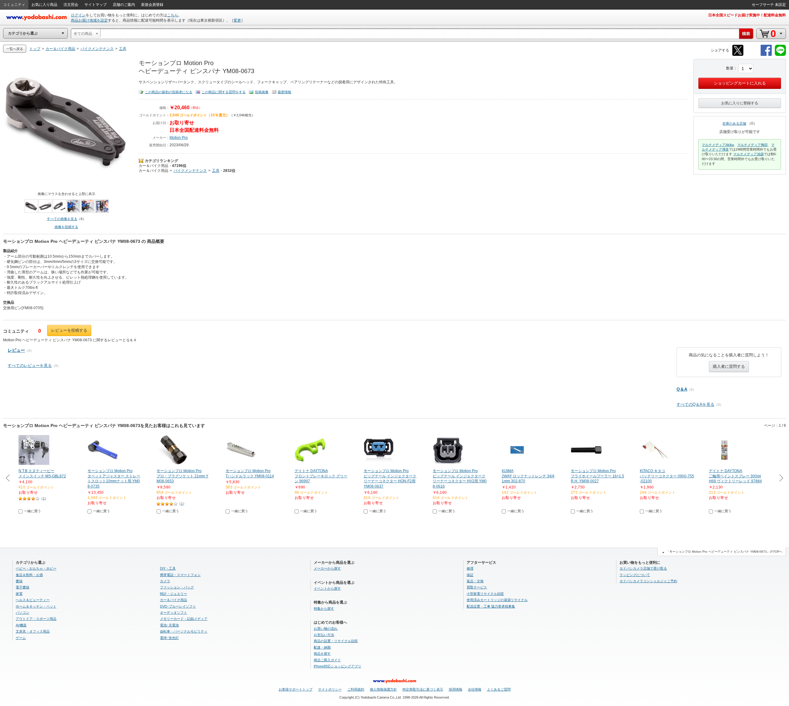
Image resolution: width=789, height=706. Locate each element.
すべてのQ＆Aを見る (695, 404)
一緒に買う (32, 511)
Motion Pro (179, 137)
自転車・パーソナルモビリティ (183, 631)
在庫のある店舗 (734, 123)
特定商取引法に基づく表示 (423, 689)
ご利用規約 (355, 689)
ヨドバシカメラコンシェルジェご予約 (648, 581)
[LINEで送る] (780, 54)
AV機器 (21, 625)
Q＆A (682, 389)
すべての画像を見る (62, 219)
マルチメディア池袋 (748, 154)
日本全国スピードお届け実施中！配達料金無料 (747, 15)
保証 (470, 575)
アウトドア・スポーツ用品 (36, 619)
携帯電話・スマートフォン (180, 575)
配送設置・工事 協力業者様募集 (491, 606)
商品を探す (322, 653)
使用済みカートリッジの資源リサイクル (497, 600)
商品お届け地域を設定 (89, 20)
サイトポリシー (330, 689)
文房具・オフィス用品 (33, 631)
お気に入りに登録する (739, 103)
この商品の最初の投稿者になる (168, 92)
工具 (215, 170)
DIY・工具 (168, 568)
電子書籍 (22, 587)
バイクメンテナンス (190, 170)
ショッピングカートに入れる (740, 83)
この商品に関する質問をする (224, 92)
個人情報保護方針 (383, 689)
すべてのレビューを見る (30, 365)
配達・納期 (322, 647)
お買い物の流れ (325, 628)
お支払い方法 (324, 635)
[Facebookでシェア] (766, 54)
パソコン (22, 612)
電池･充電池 (169, 625)
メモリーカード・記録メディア (183, 619)
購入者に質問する (729, 366)
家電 (19, 594)
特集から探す (324, 608)
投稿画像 (261, 92)
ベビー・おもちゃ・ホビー (36, 568)
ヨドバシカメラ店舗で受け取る (643, 568)
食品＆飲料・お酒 (29, 575)
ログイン (78, 15)
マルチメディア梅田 (752, 145)
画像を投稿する (66, 227)
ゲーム (21, 638)
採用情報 (455, 689)
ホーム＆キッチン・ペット (36, 606)
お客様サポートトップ (296, 689)
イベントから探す (327, 588)
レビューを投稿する (69, 330)
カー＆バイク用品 (153, 166)
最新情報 (284, 92)
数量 (730, 68)
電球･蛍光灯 (169, 638)
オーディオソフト (173, 612)
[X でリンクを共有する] (737, 54)
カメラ (165, 581)
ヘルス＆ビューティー (33, 600)
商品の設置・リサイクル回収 (336, 641)
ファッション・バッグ (177, 587)
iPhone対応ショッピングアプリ (337, 666)
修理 (470, 568)
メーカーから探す (327, 568)
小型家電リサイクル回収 (485, 594)
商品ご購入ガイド (327, 660)
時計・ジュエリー (173, 594)
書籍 (19, 581)
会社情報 (474, 689)
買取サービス (477, 587)
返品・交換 (475, 581)
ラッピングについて (634, 575)
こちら (172, 15)
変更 (237, 20)
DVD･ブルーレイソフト (178, 606)
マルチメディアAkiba (718, 145)
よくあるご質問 (499, 689)
